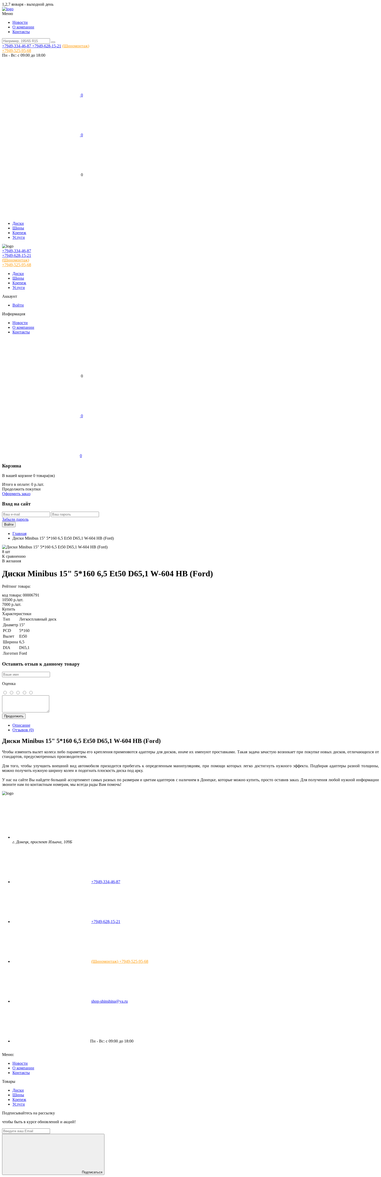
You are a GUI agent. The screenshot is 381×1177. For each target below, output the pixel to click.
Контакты (21, 31)
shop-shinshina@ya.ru (109, 1001)
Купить (8, 609)
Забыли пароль (15, 519)
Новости (20, 22)
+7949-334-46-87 (17, 46)
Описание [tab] (21, 725)
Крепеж (19, 232)
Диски (18, 223)
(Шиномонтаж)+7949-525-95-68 (16, 262)
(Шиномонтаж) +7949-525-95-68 (119, 961)
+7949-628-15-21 (46, 46)
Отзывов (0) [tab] (23, 730)
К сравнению (14, 556)
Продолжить (14, 716)
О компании (23, 27)
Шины (18, 228)
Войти (18, 305)
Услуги (18, 237)
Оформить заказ (16, 493)
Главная (19, 533)
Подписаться (92, 1172)
